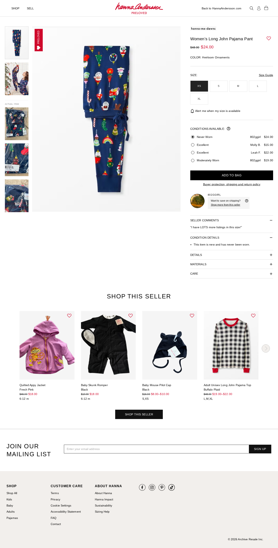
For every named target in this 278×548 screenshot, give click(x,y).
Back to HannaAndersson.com (221, 8)
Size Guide (266, 75)
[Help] (246, 203)
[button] (269, 39)
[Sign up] (259, 8)
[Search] (251, 8)
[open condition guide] (229, 129)
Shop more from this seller (225, 204)
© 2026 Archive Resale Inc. (245, 539)
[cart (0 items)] (266, 8)
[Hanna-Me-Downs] (139, 8)
